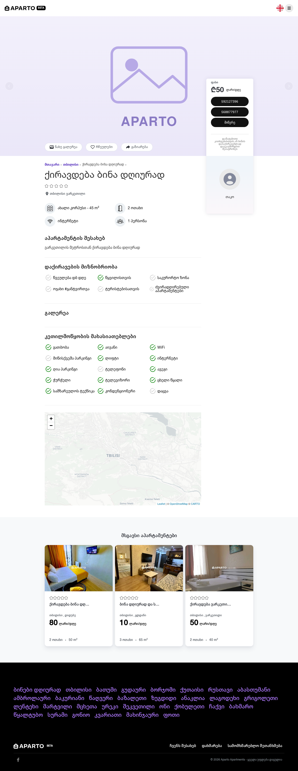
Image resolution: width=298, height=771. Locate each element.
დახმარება (212, 746)
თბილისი (70, 164)
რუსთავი (220, 690)
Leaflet (161, 503)
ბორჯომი (163, 690)
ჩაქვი (216, 707)
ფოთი (171, 715)
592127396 (229, 101)
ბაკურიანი (69, 698)
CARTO (195, 503)
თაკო (230, 197)
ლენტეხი (26, 707)
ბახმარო (241, 707)
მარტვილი (57, 707)
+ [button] (51, 418)
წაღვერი (101, 698)
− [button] (51, 425)
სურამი (57, 715)
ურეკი (110, 707)
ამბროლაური (32, 698)
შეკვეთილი (139, 707)
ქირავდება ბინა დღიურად (103, 164)
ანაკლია (193, 698)
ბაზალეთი (131, 698)
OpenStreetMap (179, 503)
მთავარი (52, 164)
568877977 (229, 112)
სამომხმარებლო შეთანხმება (255, 746)
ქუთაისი (191, 690)
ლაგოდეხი (224, 698)
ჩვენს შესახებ (183, 746)
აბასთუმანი (253, 690)
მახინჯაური (142, 715)
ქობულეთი (189, 707)
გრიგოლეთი (261, 698)
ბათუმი (106, 690)
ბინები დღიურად (37, 690)
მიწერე (229, 122)
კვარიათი (108, 715)
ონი (164, 707)
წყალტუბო (28, 715)
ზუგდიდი (163, 698)
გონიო (81, 715)
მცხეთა (87, 707)
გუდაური (133, 690)
